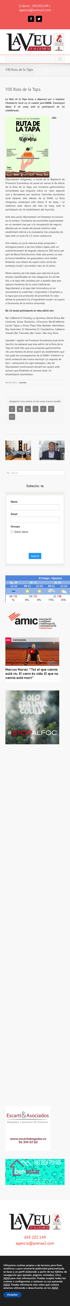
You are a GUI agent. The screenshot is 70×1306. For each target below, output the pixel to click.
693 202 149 (35, 1237)
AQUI (6, 1278)
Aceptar (12, 1295)
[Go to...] (35, 59)
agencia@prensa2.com (35, 10)
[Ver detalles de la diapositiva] (32, 717)
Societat (22, 382)
